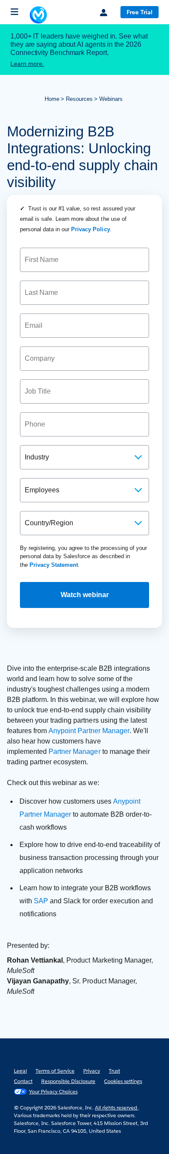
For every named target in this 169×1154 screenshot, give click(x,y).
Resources (79, 99)
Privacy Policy (90, 229)
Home (52, 99)
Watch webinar (85, 594)
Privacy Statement (53, 565)
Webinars (111, 99)
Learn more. (27, 63)
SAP (41, 901)
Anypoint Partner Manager (89, 730)
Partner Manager (74, 751)
